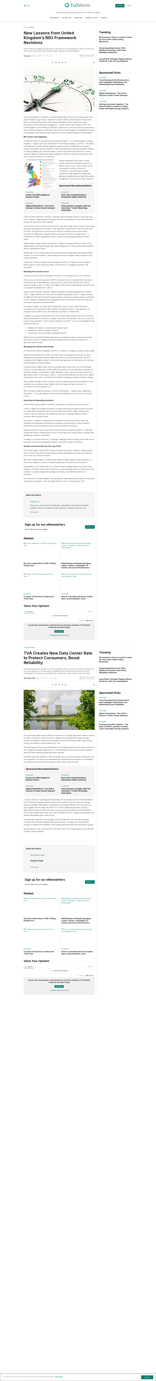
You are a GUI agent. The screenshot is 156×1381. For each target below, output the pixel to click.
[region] (59, 616)
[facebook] (53, 62)
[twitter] (59, 62)
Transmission (54, 17)
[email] (66, 62)
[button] (25, 5)
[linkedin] (56, 62)
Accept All (147, 1377)
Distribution (66, 17)
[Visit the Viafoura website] (90, 620)
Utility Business (29, 27)
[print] (94, 62)
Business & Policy (91, 17)
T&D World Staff (29, 678)
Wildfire (104, 17)
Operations (78, 17)
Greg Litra (27, 56)
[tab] (29, 611)
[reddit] (62, 62)
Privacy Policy (59, 1376)
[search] (28, 5)
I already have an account (59, 635)
